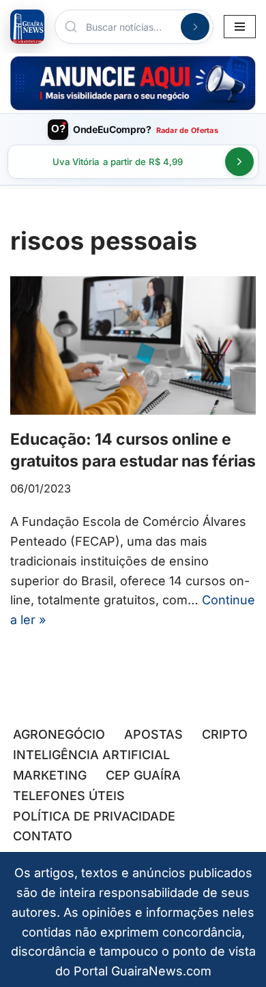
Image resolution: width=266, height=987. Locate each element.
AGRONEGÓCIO (59, 734)
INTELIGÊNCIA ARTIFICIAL (91, 755)
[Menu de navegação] (240, 26)
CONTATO (42, 836)
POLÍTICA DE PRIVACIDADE (94, 816)
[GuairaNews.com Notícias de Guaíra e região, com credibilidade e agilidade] (27, 27)
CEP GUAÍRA (143, 775)
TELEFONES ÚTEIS (69, 796)
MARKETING (50, 775)
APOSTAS (153, 734)
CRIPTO (225, 734)
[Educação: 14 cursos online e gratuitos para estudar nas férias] (133, 345)
